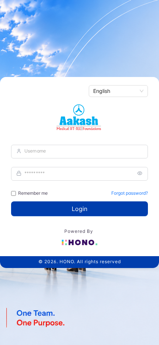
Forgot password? (129, 193)
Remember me (33, 193)
